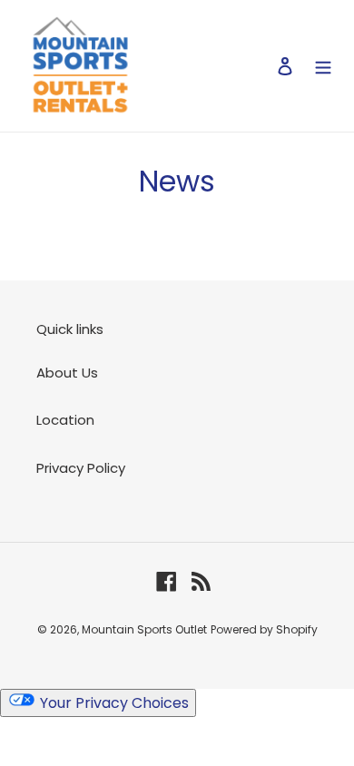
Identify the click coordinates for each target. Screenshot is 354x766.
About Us (67, 372)
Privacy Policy (80, 467)
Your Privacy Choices (112, 702)
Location (65, 419)
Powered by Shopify (264, 629)
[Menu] (323, 65)
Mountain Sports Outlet (144, 629)
